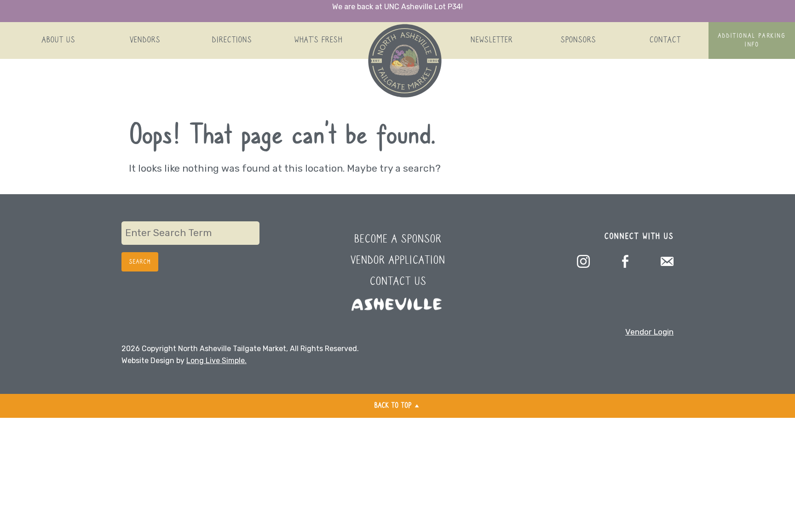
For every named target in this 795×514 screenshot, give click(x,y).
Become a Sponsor (397, 239)
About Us (58, 40)
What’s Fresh (318, 40)
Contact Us (397, 282)
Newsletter (491, 40)
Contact (664, 40)
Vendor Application (398, 260)
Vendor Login (649, 331)
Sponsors (578, 40)
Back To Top (392, 406)
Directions (232, 40)
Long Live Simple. (216, 360)
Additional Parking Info (752, 40)
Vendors (145, 40)
